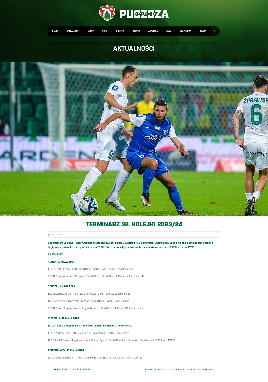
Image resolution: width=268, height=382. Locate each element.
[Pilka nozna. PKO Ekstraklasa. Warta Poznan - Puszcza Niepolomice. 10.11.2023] (134, 139)
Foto (104, 31)
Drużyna (120, 31)
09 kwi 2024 (57, 234)
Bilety (203, 31)
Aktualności (73, 31)
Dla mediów (185, 31)
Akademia (153, 31)
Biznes (136, 31)
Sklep (91, 31)
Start (55, 31)
